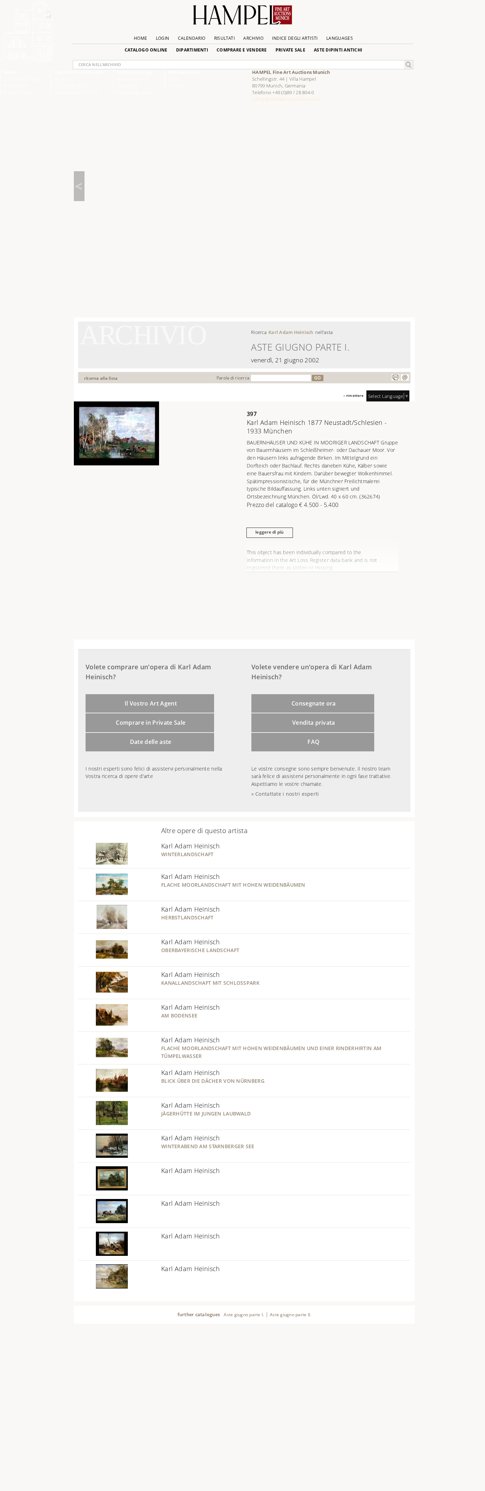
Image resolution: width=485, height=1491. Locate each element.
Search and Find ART (76, 92)
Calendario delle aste (78, 72)
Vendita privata (313, 722)
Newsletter (127, 85)
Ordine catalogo (134, 72)
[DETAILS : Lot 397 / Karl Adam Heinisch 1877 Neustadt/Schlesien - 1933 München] (116, 463)
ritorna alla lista (101, 378)
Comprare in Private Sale (150, 722)
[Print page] (395, 377)
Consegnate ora (313, 703)
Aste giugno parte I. (244, 1315)
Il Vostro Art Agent (151, 703)
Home (10, 72)
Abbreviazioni (184, 72)
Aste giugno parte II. (290, 1315)
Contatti (176, 85)
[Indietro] (79, 186)
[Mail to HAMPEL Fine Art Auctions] (404, 377)
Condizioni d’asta (21, 79)
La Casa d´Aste (70, 85)
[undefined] (103, 864)
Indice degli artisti (135, 92)
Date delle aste (150, 742)
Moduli (61, 79)
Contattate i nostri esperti (287, 793)
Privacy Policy (17, 92)
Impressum (15, 85)
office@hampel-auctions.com (285, 99)
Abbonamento (132, 79)
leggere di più (269, 532)
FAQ (313, 742)
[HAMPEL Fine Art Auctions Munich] (27, 60)
